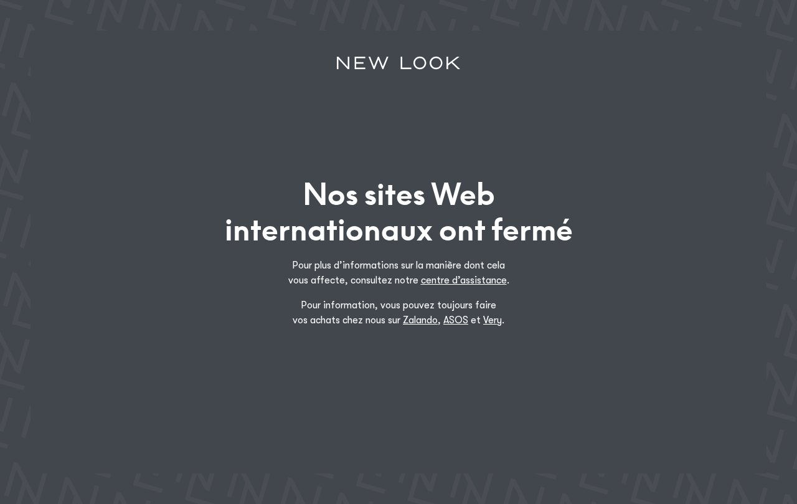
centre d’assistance (464, 280)
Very (492, 320)
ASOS (455, 320)
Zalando (420, 320)
